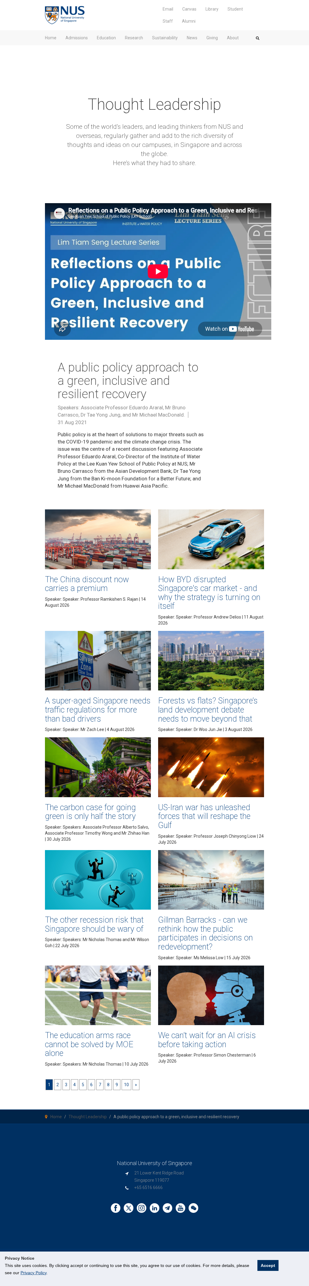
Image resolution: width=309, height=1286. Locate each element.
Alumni (189, 21)
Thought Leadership (87, 1116)
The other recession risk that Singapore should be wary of (94, 924)
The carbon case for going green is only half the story (90, 812)
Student (235, 9)
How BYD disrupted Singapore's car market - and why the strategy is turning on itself (209, 593)
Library (211, 9)
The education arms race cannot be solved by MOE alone (89, 1044)
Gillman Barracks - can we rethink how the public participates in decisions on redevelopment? (205, 933)
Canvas (189, 9)
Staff (168, 21)
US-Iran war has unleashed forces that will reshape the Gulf (204, 816)
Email (168, 9)
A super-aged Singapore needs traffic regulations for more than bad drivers (98, 709)
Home (56, 1116)
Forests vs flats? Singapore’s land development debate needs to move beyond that (208, 709)
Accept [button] (268, 1265)
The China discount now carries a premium (87, 584)
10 (126, 1084)
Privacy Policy (33, 1272)
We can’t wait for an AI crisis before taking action (207, 1040)
